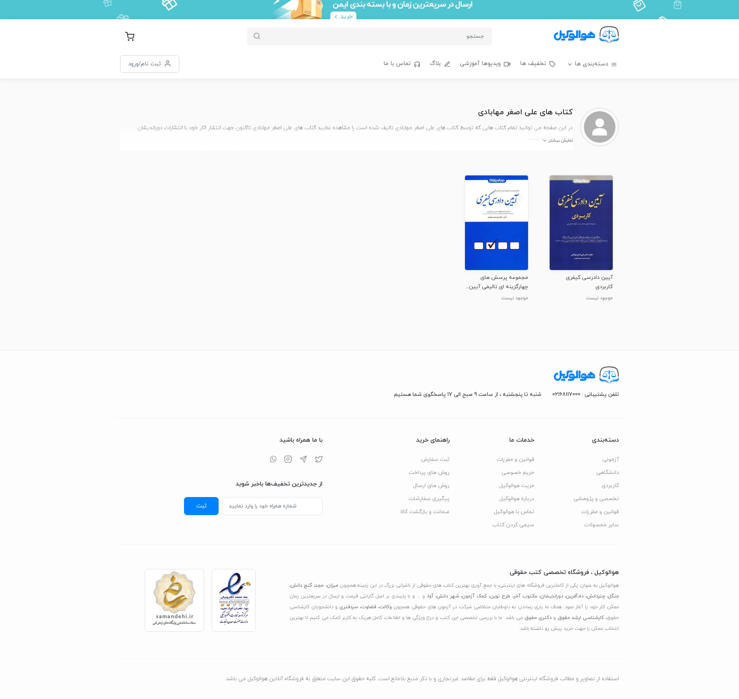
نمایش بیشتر (560, 140)
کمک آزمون (474, 596)
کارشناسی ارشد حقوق (581, 617)
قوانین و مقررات (600, 511)
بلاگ (435, 64)
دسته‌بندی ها (591, 64)
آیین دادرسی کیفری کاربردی (589, 282)
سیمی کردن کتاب (513, 525)
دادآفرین (575, 596)
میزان (332, 585)
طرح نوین (500, 596)
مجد (319, 585)
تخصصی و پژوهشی (596, 498)
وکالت (385, 607)
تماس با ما (397, 64)
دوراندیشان (551, 596)
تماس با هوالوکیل (514, 511)
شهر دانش (447, 596)
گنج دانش (301, 585)
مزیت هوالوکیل (516, 485)
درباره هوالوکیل (516, 498)
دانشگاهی (607, 472)
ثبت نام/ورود (144, 64)
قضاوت (368, 607)
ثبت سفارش (435, 459)
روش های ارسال (431, 485)
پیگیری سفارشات (429, 498)
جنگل (613, 596)
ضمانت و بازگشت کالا (425, 511)
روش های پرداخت (429, 472)
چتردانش (596, 596)
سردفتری (348, 607)
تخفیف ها (533, 64)
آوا (430, 596)
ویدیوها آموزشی (480, 64)
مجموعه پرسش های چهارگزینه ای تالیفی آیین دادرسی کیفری (498, 282)
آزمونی (610, 459)
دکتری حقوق (538, 617)
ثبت (201, 506)
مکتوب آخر (525, 596)
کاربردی (610, 485)
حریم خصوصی (518, 472)
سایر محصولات (601, 525)
